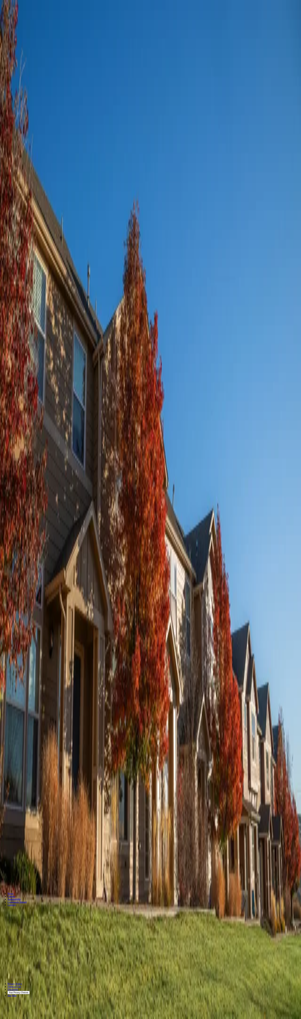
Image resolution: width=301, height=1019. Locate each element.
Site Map (12, 995)
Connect (12, 905)
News (10, 893)
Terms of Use (14, 986)
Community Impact (17, 902)
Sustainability (14, 899)
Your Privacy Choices (18, 992)
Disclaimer (13, 989)
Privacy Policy (15, 983)
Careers (11, 896)
